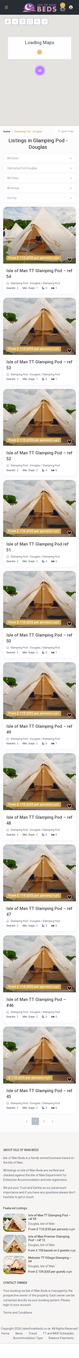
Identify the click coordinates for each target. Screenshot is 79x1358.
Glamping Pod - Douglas (25, 283)
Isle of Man (47, 1223)
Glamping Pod (51, 283)
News (19, 1333)
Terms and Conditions (17, 1312)
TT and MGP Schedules (58, 1333)
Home (6, 131)
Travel (33, 1333)
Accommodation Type (28, 1338)
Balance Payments (61, 1338)
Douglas (33, 1223)
